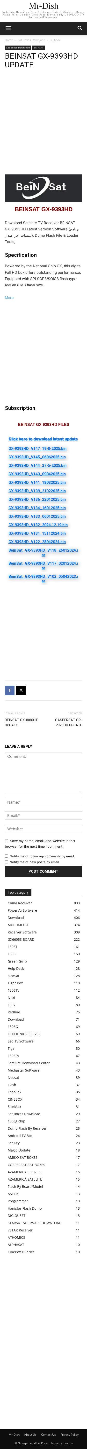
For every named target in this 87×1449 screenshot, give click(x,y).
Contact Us (48, 1435)
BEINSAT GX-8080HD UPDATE (21, 722)
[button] (80, 28)
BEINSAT (56, 40)
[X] (21, 690)
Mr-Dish (14, 1435)
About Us (30, 1435)
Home (9, 40)
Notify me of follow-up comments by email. (42, 856)
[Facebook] (9, 690)
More (9, 297)
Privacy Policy (69, 1435)
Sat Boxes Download (31, 40)
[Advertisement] (43, 122)
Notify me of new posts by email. (35, 862)
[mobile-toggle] (8, 28)
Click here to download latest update (43, 438)
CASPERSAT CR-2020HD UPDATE (68, 722)
